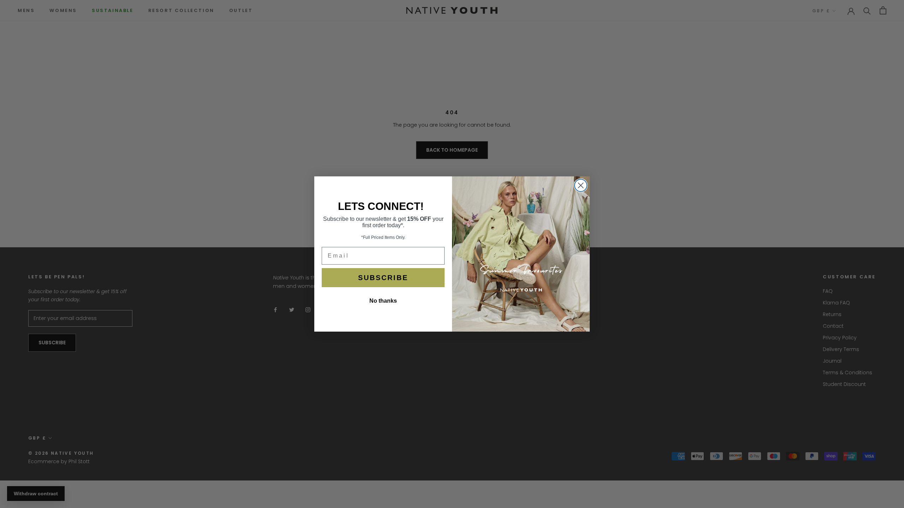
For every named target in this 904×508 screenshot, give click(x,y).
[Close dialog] (581, 185)
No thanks (383, 301)
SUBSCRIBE (383, 278)
